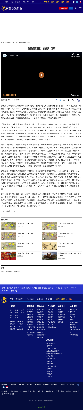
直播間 (49, 299)
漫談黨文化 (49, 371)
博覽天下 (12, 326)
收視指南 (21, 384)
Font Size (73, 100)
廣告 (52, 2)
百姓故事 (49, 369)
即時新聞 (12, 324)
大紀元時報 (23, 391)
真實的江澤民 (50, 358)
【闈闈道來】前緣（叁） (66, 233)
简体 (28, 2)
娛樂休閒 (73, 306)
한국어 (17, 291)
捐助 (57, 2)
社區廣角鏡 (30, 329)
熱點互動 (40, 312)
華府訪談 (30, 324)
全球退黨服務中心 (51, 391)
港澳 (16, 310)
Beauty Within (74, 322)
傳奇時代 (49, 346)
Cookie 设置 (41, 407)
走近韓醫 (61, 322)
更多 (13, 394)
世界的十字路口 (42, 329)
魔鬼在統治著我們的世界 (54, 353)
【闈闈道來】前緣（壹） (25, 253)
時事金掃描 (40, 314)
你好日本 (72, 312)
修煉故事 (49, 374)
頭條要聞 (12, 321)
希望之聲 (40, 391)
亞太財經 (30, 335)
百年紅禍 (49, 361)
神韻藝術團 (14, 391)
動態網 (68, 391)
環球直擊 (30, 312)
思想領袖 (40, 319)
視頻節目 (8, 42)
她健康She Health (63, 312)
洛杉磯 (22, 288)
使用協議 (38, 384)
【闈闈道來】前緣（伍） (66, 223)
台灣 (16, 312)
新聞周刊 (30, 322)
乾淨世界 (32, 391)
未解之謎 (50, 309)
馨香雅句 (50, 317)
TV (71, 8)
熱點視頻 (20, 321)
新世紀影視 (5, 394)
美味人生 (72, 319)
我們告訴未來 (50, 343)
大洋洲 (28, 288)
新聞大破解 (40, 322)
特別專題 (50, 340)
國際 (11, 310)
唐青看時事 (40, 327)
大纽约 (10, 288)
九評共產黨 (49, 356)
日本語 (11, 291)
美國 (11, 312)
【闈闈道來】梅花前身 (65, 243)
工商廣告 (49, 376)
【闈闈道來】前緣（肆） (25, 233)
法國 (39, 288)
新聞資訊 (20, 299)
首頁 (2, 42)
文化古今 (50, 324)
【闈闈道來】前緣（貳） (25, 243)
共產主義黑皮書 (51, 366)
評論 (11, 315)
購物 (68, 2)
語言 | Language (36, 2)
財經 (16, 315)
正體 (24, 2)
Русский (5, 291)
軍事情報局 (40, 324)
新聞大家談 (40, 309)
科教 (16, 318)
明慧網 (62, 391)
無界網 (75, 391)
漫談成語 (50, 319)
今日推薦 (20, 324)
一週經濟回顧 (31, 327)
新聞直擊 (30, 319)
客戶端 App (70, 384)
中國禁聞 (30, 314)
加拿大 (16, 288)
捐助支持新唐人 (61, 299)
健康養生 (61, 306)
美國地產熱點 (52, 327)
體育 (22, 312)
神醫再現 (61, 319)
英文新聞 (46, 2)
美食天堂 (72, 317)
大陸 (11, 318)
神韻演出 (12, 329)
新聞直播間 (64, 8)
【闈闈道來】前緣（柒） (25, 223)
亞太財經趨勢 (31, 332)
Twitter (77, 2)
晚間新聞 (30, 317)
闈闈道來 (23, 42)
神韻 (6, 2)
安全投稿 (46, 384)
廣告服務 (54, 384)
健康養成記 (61, 317)
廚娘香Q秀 (73, 327)
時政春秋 (40, 317)
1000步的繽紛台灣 (75, 331)
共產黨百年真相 (51, 348)
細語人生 (40, 337)
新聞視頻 (30, 306)
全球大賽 (20, 329)
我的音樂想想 (74, 335)
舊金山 (44, 288)
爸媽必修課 (51, 322)
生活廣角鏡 (73, 309)
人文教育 (15, 42)
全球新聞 (30, 309)
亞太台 (50, 288)
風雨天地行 (49, 364)
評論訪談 (41, 306)
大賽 (11, 2)
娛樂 (22, 310)
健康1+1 (60, 309)
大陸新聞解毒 (41, 335)
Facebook (74, 2)
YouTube (80, 2)
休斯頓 (34, 288)
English (65, 288)
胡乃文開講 (61, 314)
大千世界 (72, 324)
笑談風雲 (50, 312)
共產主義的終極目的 (52, 351)
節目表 (40, 299)
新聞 (13, 306)
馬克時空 (40, 332)
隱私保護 (29, 384)
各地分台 (17, 2)
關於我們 (13, 384)
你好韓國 (72, 314)
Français (73, 288)
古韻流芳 (50, 314)
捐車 (62, 2)
